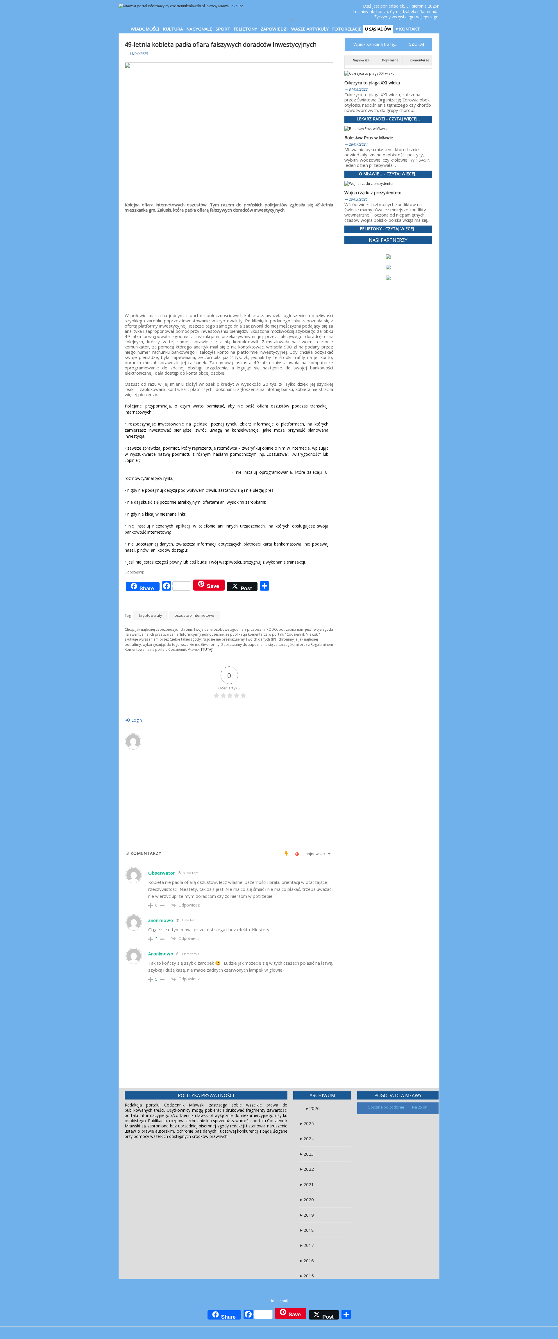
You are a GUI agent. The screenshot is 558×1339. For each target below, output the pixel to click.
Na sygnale (199, 29)
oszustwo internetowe (194, 615)
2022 (306, 1169)
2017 (306, 1245)
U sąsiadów (378, 29)
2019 (306, 1215)
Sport (223, 29)
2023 (306, 1154)
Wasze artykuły (310, 29)
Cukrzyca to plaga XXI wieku (372, 82)
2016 (306, 1260)
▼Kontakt (407, 29)
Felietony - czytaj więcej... (388, 228)
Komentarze (419, 60)
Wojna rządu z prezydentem (372, 192)
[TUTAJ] (207, 649)
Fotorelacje (346, 29)
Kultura (173, 29)
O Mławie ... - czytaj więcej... (388, 173)
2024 (306, 1138)
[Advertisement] (229, 259)
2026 (312, 1108)
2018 (306, 1230)
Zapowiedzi (274, 29)
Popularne (389, 60)
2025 (306, 1123)
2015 (306, 1276)
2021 (306, 1184)
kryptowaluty (150, 615)
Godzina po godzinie (386, 1107)
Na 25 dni (420, 1107)
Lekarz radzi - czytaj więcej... (388, 119)
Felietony (245, 29)
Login (136, 720)
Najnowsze (361, 60)
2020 (306, 1199)
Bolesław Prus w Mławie (368, 137)
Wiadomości (145, 29)
